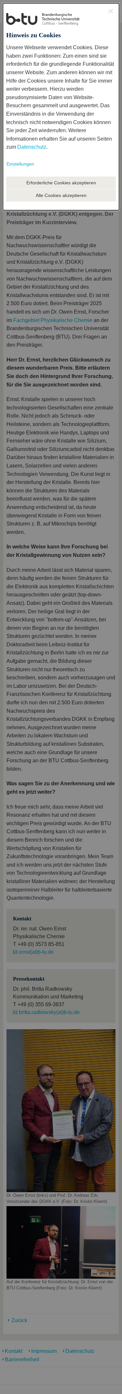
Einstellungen (20, 164)
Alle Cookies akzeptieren (61, 195)
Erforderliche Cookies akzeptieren (61, 182)
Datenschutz (31, 147)
